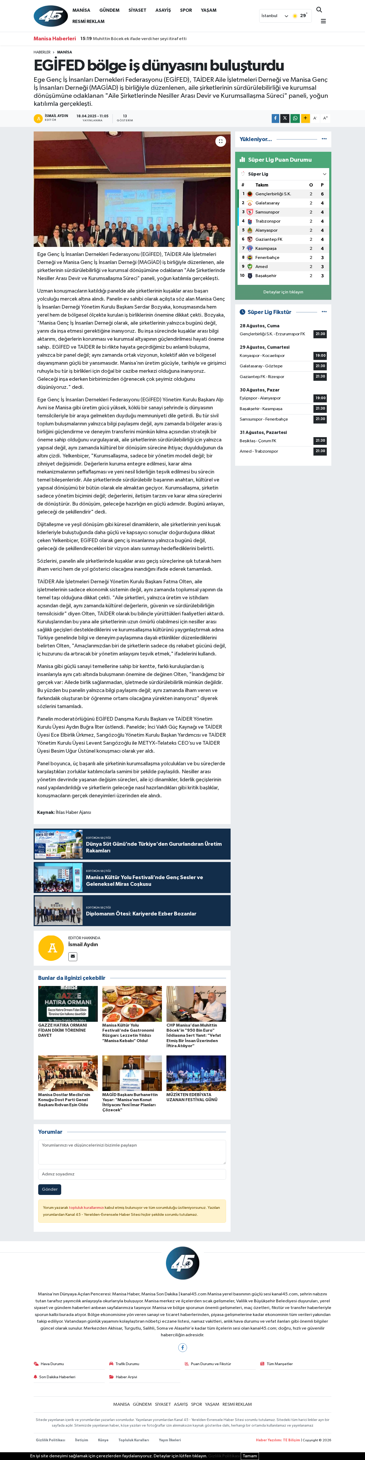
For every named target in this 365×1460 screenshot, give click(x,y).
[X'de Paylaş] (284, 118)
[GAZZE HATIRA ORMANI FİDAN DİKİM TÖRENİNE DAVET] (68, 1003)
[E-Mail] (72, 956)
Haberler (42, 52)
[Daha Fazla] (305, 118)
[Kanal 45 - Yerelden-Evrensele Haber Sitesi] (51, 15)
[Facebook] (182, 1347)
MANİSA (81, 10)
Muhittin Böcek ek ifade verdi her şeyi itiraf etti (133, 38)
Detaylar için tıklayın (283, 292)
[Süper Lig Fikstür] (324, 312)
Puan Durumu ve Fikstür (211, 1364)
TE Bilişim (291, 1440)
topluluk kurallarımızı (87, 1208)
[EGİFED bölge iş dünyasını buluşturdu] (132, 189)
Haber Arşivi (126, 1377)
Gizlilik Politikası (50, 1440)
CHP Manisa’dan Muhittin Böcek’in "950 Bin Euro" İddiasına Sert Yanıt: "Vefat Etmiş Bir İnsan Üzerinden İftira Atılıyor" (193, 1035)
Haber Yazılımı (268, 1440)
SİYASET (137, 10)
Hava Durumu (52, 1364)
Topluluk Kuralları (133, 1440)
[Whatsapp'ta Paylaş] (295, 118)
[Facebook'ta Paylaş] (275, 118)
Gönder (50, 1189)
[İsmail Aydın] (51, 948)
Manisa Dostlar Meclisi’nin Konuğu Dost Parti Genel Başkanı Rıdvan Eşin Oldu (64, 1100)
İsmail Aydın (83, 944)
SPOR (186, 10)
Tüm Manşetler (280, 1364)
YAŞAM (208, 10)
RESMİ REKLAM (88, 21)
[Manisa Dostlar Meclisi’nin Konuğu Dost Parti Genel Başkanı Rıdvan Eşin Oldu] (68, 1073)
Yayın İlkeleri (170, 1440)
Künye (103, 1440)
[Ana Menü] (321, 22)
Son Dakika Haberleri (57, 1377)
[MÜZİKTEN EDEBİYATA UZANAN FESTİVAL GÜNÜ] (196, 1073)
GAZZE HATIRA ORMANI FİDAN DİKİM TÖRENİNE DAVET (62, 1030)
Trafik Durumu (127, 1364)
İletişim (81, 1440)
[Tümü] (324, 139)
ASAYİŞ (163, 10)
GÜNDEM (109, 10)
